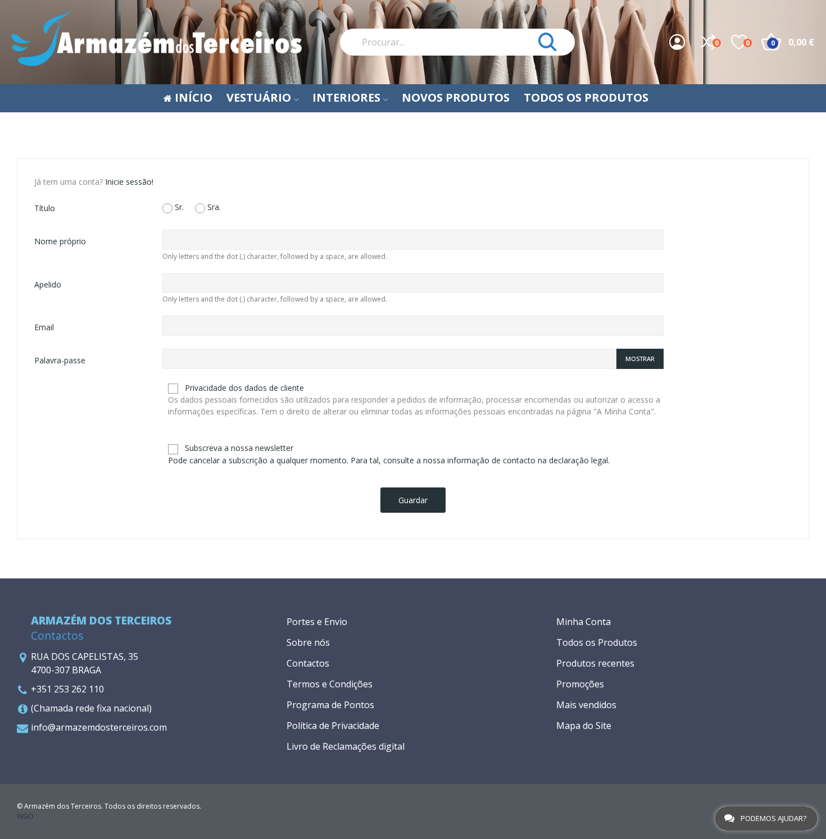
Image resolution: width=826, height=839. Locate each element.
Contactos (308, 663)
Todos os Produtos (596, 642)
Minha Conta (583, 621)
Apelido (47, 284)
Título (44, 208)
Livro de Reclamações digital (346, 746)
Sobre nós (308, 642)
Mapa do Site (583, 725)
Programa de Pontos (330, 705)
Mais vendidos (586, 705)
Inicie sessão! (129, 181)
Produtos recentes (595, 663)
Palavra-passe (59, 360)
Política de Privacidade (333, 725)
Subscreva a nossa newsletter (389, 454)
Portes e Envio (317, 621)
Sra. (213, 207)
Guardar (413, 500)
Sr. (178, 207)
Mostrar (640, 358)
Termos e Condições (330, 684)
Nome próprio (60, 241)
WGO (25, 816)
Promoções (580, 684)
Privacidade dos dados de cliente (414, 399)
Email (44, 327)
